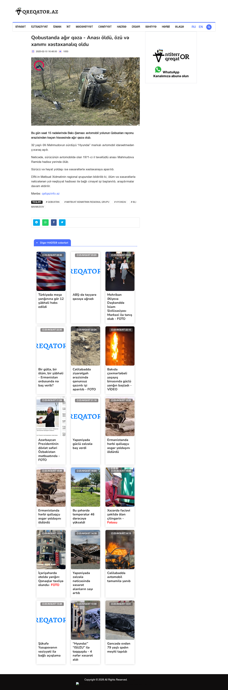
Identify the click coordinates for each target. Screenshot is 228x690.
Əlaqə (179, 27)
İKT (69, 27)
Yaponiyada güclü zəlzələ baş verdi (82, 444)
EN (201, 27)
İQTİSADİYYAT (39, 27)
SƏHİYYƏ (151, 27)
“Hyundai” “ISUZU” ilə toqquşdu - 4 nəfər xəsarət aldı (83, 651)
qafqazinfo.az (51, 193)
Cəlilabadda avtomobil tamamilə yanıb (119, 577)
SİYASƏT (20, 27)
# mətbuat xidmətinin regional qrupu (86, 202)
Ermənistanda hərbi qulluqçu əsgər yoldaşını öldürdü (118, 446)
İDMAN (57, 27)
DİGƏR (136, 27)
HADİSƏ (121, 27)
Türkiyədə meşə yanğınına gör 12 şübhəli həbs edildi (51, 301)
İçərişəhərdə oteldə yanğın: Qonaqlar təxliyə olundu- (50, 579)
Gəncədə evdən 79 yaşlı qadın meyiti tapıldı (118, 647)
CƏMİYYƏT (105, 27)
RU (194, 27)
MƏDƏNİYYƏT (84, 27)
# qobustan (52, 202)
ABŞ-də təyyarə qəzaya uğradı (84, 297)
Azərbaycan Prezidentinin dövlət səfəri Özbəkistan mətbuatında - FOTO (49, 450)
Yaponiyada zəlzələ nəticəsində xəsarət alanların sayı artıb (83, 583)
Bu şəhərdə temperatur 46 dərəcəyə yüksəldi (83, 516)
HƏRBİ (166, 27)
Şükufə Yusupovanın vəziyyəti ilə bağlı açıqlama (49, 649)
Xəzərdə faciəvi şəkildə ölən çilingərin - (118, 516)
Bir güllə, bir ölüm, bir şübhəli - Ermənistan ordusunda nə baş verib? (50, 377)
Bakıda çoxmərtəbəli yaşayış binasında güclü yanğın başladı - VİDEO (119, 379)
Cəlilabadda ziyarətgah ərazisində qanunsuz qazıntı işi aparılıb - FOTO (84, 379)
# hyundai (120, 202)
